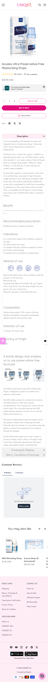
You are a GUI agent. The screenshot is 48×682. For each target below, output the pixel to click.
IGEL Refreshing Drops (12, 558)
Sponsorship (31, 593)
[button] (24, 136)
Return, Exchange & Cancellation (9, 594)
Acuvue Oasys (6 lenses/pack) (31, 559)
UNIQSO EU (7, 635)
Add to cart (32, 101)
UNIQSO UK (7, 630)
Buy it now (24, 108)
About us (5, 621)
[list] (24, 36)
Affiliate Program (33, 597)
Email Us (30, 588)
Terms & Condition (9, 609)
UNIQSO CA (26, 668)
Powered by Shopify (24, 672)
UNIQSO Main (7, 626)
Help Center (31, 606)
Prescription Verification (11, 600)
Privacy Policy (7, 604)
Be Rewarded (32, 602)
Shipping (5, 588)
